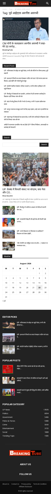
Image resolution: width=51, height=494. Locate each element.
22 (39, 287)
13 (27, 283)
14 (33, 283)
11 (13, 283)
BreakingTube (7, 50)
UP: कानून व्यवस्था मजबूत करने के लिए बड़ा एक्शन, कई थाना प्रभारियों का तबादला (26, 110)
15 (39, 283)
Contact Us (15, 484)
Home (4, 9)
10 (6, 283)
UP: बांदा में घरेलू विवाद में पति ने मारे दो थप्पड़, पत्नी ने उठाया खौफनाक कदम (24, 102)
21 (33, 287)
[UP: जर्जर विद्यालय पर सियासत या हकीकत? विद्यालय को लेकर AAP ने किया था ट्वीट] (8, 234)
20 (27, 287)
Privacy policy (26, 484)
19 (20, 287)
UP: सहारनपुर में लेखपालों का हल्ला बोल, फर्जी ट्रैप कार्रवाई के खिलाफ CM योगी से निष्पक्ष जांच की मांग (26, 118)
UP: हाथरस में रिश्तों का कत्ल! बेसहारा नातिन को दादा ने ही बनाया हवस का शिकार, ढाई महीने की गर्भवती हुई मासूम (25, 79)
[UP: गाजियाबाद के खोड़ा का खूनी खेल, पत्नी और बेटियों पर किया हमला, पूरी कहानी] (8, 325)
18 (13, 287)
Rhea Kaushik (7, 196)
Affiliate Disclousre (25, 487)
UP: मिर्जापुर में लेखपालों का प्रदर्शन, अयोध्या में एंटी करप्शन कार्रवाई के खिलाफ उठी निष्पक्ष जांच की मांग (24, 95)
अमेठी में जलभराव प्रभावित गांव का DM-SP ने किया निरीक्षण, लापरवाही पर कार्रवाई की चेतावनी (26, 126)
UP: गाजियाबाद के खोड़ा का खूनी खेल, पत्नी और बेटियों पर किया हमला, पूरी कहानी (26, 72)
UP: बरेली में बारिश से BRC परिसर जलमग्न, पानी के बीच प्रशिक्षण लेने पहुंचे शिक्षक (24, 87)
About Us (5, 484)
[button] (4, 3)
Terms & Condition (40, 484)
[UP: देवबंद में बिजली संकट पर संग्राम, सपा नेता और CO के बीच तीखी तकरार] (25, 169)
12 (20, 283)
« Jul (4, 301)
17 (6, 287)
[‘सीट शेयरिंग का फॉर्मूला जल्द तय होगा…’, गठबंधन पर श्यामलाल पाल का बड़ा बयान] (8, 246)
